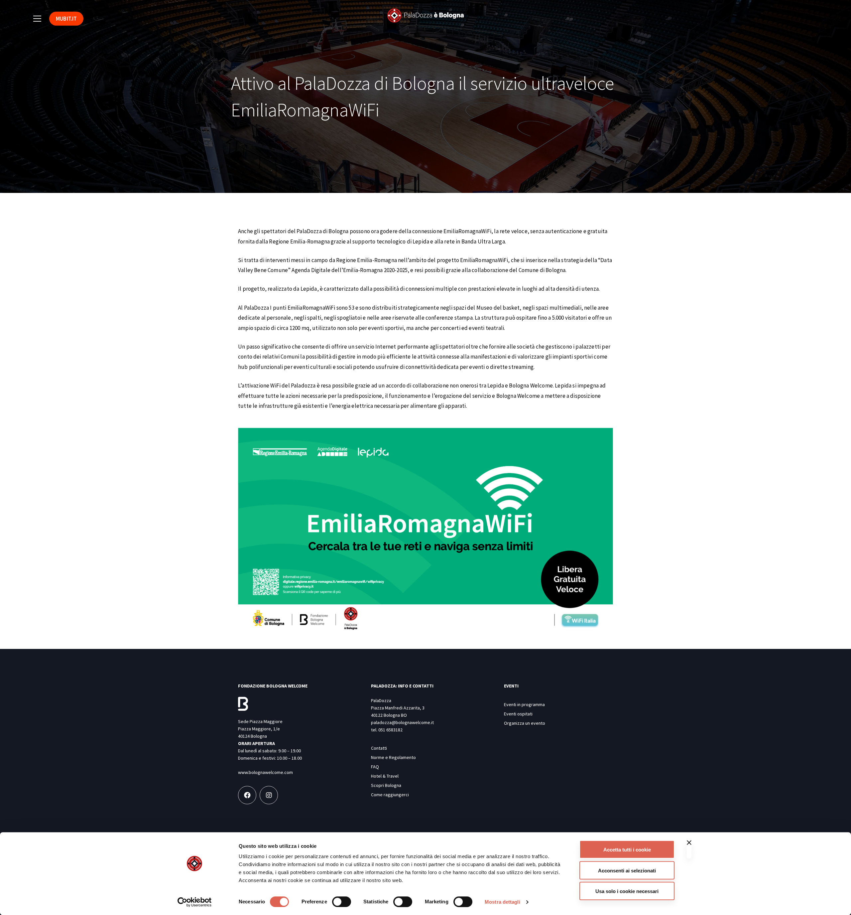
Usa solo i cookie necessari (627, 891)
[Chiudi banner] (689, 849)
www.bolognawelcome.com (265, 772)
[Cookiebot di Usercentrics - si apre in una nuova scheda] (195, 902)
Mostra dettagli (502, 902)
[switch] (341, 901)
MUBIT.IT (66, 18)
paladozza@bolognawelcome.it (402, 722)
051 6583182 (390, 730)
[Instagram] (269, 795)
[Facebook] (247, 795)
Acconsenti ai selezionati (627, 870)
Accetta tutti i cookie (627, 849)
